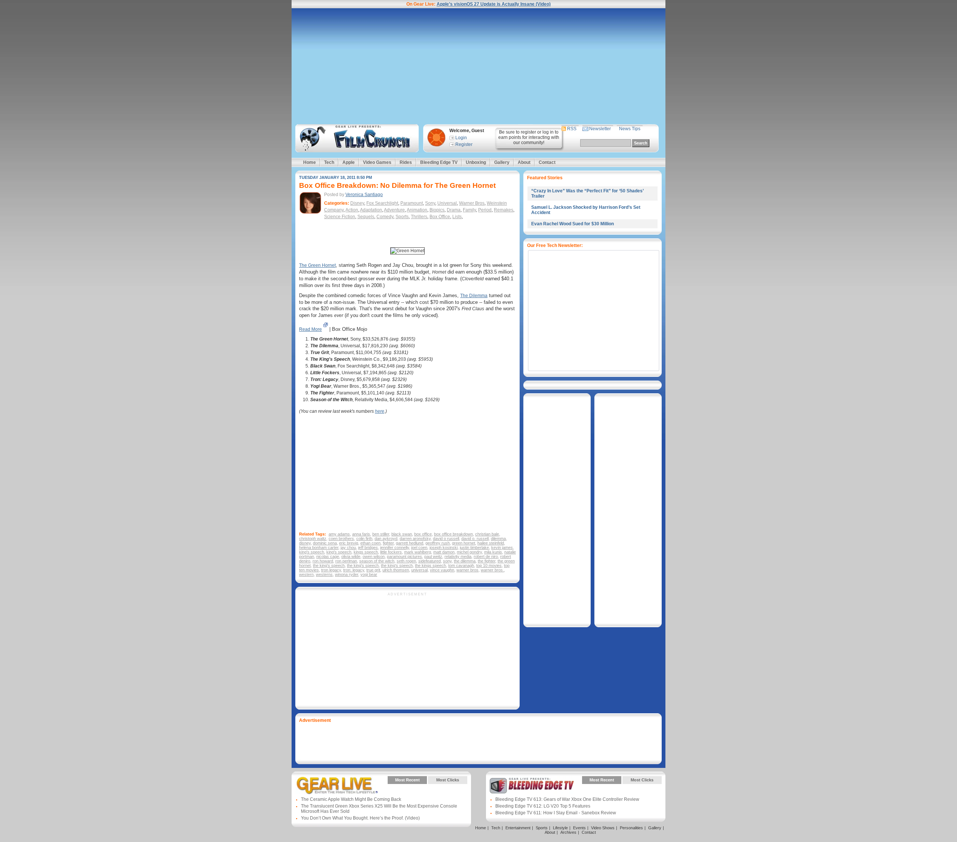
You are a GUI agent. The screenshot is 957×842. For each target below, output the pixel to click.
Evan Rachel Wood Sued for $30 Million (572, 223)
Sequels (365, 216)
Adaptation (371, 210)
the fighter (486, 561)
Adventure (394, 210)
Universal (447, 203)
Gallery (502, 162)
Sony (430, 203)
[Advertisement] (478, 66)
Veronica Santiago (364, 194)
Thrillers (419, 216)
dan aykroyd (386, 538)
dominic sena (325, 543)
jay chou (348, 547)
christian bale (487, 534)
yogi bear (368, 574)
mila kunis (493, 552)
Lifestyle (560, 828)
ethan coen (370, 543)
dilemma (498, 538)
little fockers (391, 552)
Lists (457, 216)
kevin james (502, 547)
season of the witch (376, 561)
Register (464, 144)
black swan (401, 534)
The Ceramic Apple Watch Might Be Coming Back (351, 799)
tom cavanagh (461, 565)
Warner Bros (471, 203)
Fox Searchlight (382, 203)
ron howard (323, 561)
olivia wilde (350, 556)
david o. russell (475, 538)
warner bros (467, 570)
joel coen (419, 547)
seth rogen (406, 561)
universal (419, 570)
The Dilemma (473, 295)
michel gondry (469, 552)
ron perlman (346, 561)
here (379, 411)
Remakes (503, 210)
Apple (348, 162)
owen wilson (374, 556)
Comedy (384, 216)
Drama (454, 210)
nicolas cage (327, 556)
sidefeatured (429, 561)
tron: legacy (353, 570)
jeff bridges (368, 547)
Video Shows (603, 828)
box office (423, 534)
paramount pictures (404, 556)
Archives (568, 832)
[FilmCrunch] (355, 138)
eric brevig (348, 543)
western (306, 574)
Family (469, 210)
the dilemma (465, 561)
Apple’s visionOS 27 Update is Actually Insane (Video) (494, 4)
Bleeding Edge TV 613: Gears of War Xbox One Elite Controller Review (567, 799)
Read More (310, 329)
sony (447, 561)
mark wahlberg (417, 552)
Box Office (440, 216)
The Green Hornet (317, 265)
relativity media (457, 556)
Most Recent (407, 780)
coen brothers (341, 538)
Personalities (631, 828)
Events (579, 828)
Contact (547, 162)
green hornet (463, 543)
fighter (388, 543)
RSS (571, 128)
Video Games (377, 162)
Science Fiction (339, 216)
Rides (406, 162)
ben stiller (380, 534)
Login (461, 137)
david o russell (446, 538)
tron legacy (331, 570)
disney (305, 543)
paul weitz (433, 556)
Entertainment (517, 828)
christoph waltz (312, 538)
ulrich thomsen (395, 570)
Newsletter (600, 128)
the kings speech (430, 565)
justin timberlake (474, 547)
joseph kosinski (444, 547)
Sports (402, 216)
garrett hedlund (409, 543)
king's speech (311, 552)
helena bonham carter (318, 547)
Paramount (411, 203)
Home (309, 162)
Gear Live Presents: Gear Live (337, 785)
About (524, 162)
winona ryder (346, 574)
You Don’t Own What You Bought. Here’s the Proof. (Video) (360, 818)
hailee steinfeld (490, 543)
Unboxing (476, 162)
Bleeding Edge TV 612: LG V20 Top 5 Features (542, 806)
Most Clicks (447, 780)
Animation (417, 210)
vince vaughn (442, 570)
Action (351, 210)
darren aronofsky (415, 538)
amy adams (339, 534)
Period (485, 210)
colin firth (364, 538)
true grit (373, 570)
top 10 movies (489, 565)
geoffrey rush (437, 543)
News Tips (629, 128)
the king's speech (329, 565)
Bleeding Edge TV (439, 162)
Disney (357, 203)
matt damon (444, 552)
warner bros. (492, 570)
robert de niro (486, 556)
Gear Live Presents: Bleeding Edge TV (532, 785)
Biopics (437, 210)
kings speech (366, 552)
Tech (329, 162)
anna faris (361, 534)
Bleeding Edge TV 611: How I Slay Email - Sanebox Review (555, 812)
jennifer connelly (394, 547)
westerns (324, 574)
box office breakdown (453, 534)
